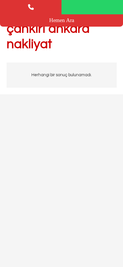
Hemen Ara (61, 20)
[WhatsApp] (92, 7)
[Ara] (30, 7)
